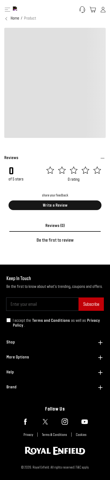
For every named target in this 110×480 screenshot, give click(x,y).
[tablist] (55, 225)
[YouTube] (84, 422)
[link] (30, 18)
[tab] (55, 225)
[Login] (103, 9)
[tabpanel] (55, 240)
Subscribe (91, 304)
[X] (45, 422)
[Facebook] (25, 422)
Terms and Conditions (51, 320)
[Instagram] (65, 422)
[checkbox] (8, 320)
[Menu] (7, 9)
